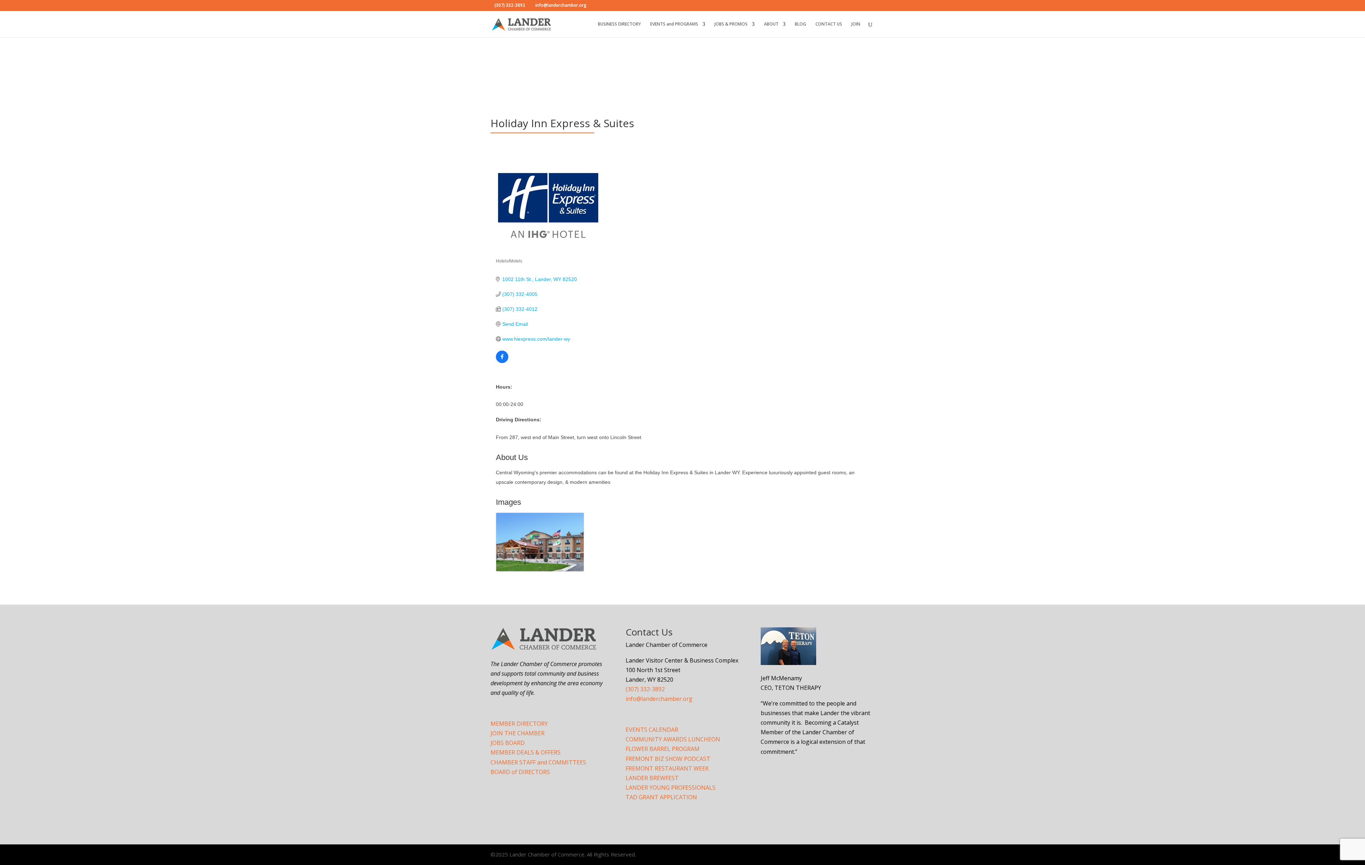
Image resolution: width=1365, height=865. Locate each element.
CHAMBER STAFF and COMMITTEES (538, 762)
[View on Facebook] (502, 361)
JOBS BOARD (508, 743)
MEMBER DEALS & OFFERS (526, 752)
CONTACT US (828, 24)
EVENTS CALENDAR (652, 730)
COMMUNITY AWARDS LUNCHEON (673, 739)
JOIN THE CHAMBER (518, 733)
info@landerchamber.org (659, 699)
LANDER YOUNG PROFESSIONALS (671, 787)
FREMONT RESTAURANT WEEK (667, 768)
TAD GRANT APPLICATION (661, 797)
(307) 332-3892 (645, 689)
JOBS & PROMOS (731, 24)
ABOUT (771, 24)
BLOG (800, 24)
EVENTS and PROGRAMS (674, 24)
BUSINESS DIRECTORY (619, 24)
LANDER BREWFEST (652, 778)
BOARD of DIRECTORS (520, 772)
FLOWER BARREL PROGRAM (663, 749)
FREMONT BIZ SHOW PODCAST (668, 759)
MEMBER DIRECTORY (519, 724)
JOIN (855, 24)
